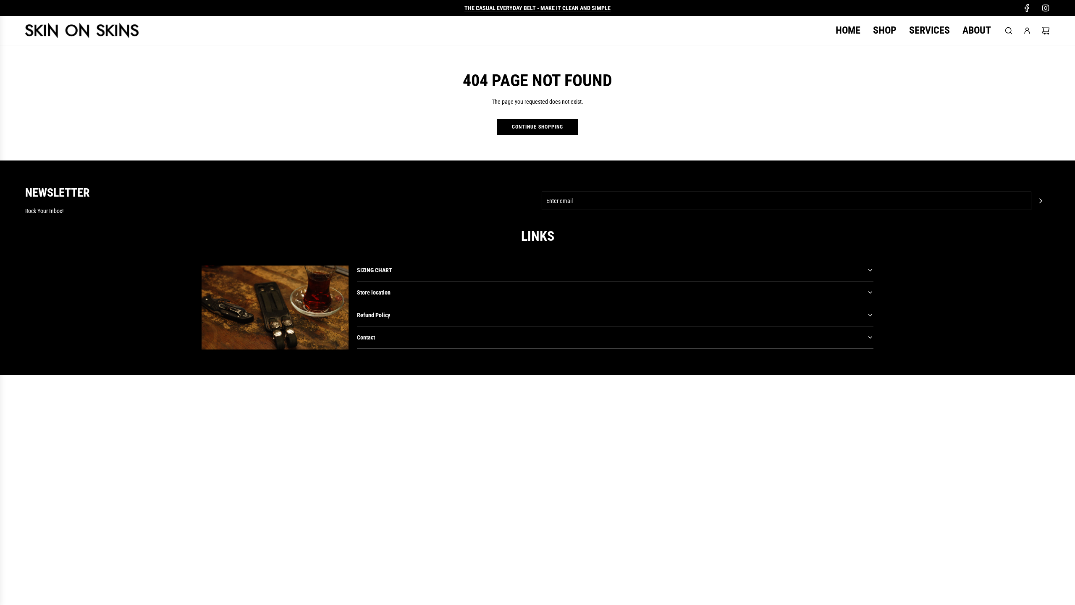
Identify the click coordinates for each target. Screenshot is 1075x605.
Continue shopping (537, 127)
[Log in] (1027, 30)
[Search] (1008, 30)
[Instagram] (1045, 8)
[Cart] (1045, 30)
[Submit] (1040, 201)
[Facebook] (1027, 8)
